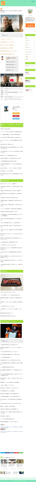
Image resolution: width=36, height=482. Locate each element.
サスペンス (30, 47)
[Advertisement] (11, 442)
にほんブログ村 (27, 74)
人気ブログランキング (28, 82)
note (29, 1)
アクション (30, 40)
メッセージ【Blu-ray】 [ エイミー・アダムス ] (17, 107)
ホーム (21, 1)
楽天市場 (16, 115)
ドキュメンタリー (30, 49)
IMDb (7, 35)
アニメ (30, 42)
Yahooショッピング (16, 118)
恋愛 (30, 56)
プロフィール (25, 1)
